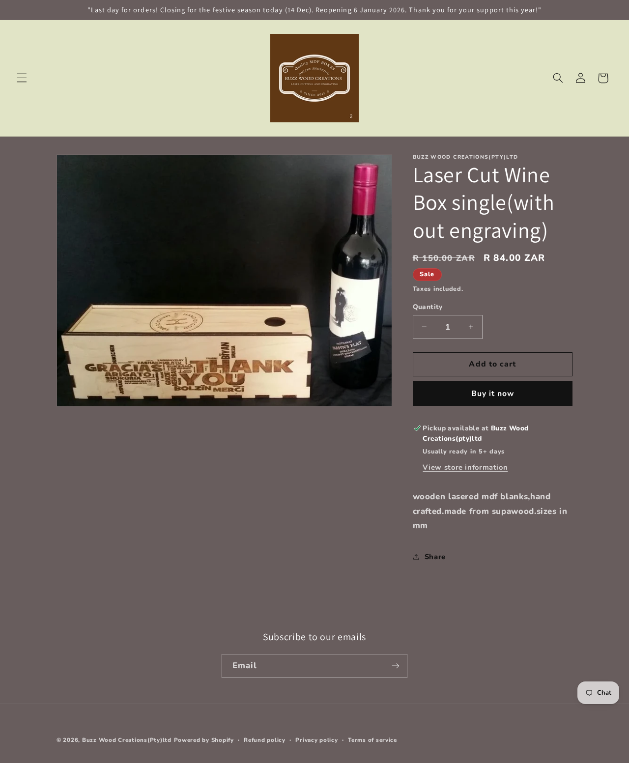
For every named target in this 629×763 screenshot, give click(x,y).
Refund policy (265, 740)
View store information (465, 467)
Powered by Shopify (204, 740)
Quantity (428, 306)
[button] (21, 78)
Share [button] (435, 556)
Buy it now (493, 393)
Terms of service (372, 740)
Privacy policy (316, 740)
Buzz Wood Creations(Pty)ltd (127, 740)
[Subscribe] (395, 666)
